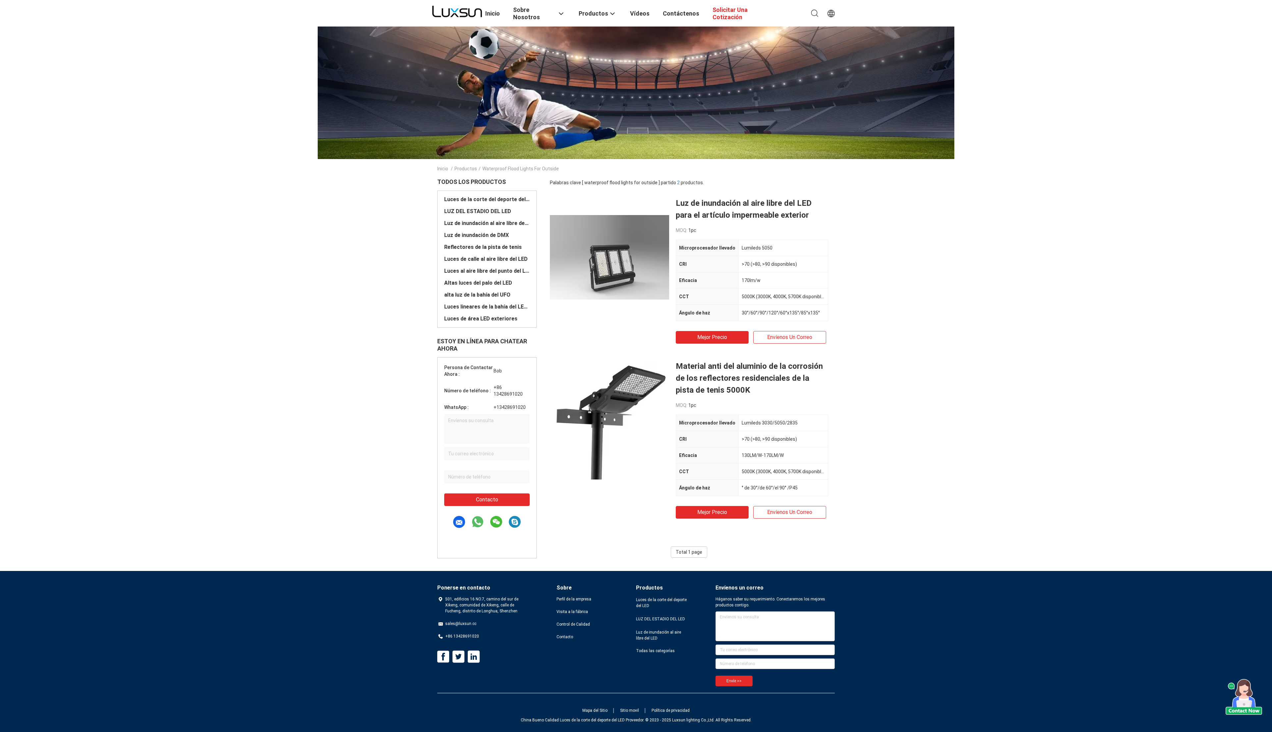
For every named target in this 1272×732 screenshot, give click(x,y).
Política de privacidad (671, 710)
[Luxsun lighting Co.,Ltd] (457, 11)
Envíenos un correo (789, 337)
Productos (465, 168)
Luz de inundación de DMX (476, 235)
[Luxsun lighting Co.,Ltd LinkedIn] (474, 657)
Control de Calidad (573, 624)
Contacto (487, 499)
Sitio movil (629, 710)
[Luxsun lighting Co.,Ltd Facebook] (443, 657)
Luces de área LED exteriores (480, 318)
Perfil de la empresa (573, 599)
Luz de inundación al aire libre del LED (487, 223)
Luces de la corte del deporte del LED (487, 199)
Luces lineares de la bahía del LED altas (487, 307)
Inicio (442, 168)
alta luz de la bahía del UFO (477, 295)
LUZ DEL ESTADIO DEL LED (477, 211)
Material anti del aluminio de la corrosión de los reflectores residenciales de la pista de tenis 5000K (749, 378)
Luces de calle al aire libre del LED (486, 259)
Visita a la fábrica (572, 611)
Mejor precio (712, 337)
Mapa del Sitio (595, 710)
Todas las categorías (655, 650)
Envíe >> (734, 681)
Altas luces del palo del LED (478, 283)
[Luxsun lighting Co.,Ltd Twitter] (458, 657)
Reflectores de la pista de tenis (483, 247)
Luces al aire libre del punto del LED (487, 271)
